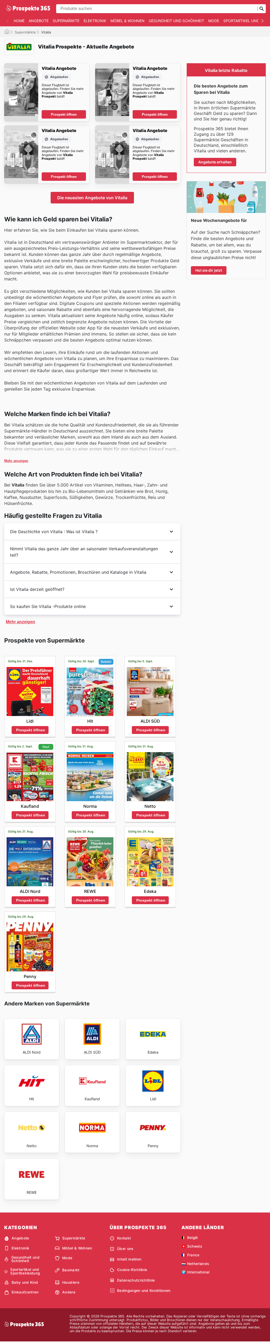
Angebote (39, 20)
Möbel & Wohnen (127, 20)
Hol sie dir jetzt (208, 270)
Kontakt (124, 1238)
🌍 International (195, 1272)
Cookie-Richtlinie (132, 1270)
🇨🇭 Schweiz (191, 1246)
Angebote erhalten (215, 162)
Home (19, 20)
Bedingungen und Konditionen (144, 1290)
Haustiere (70, 1282)
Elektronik (95, 20)
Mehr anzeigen (16, 461)
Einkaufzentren (25, 1292)
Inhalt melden (129, 1259)
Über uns (125, 1249)
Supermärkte (66, 20)
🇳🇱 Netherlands (195, 1264)
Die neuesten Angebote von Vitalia (92, 197)
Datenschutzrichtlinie (136, 1280)
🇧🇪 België (189, 1237)
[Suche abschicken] (261, 8)
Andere (68, 1292)
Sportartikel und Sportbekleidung (25, 1271)
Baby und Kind (25, 1282)
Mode (213, 20)
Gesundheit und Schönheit (176, 20)
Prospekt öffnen (64, 114)
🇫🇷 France (190, 1255)
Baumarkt (71, 1270)
